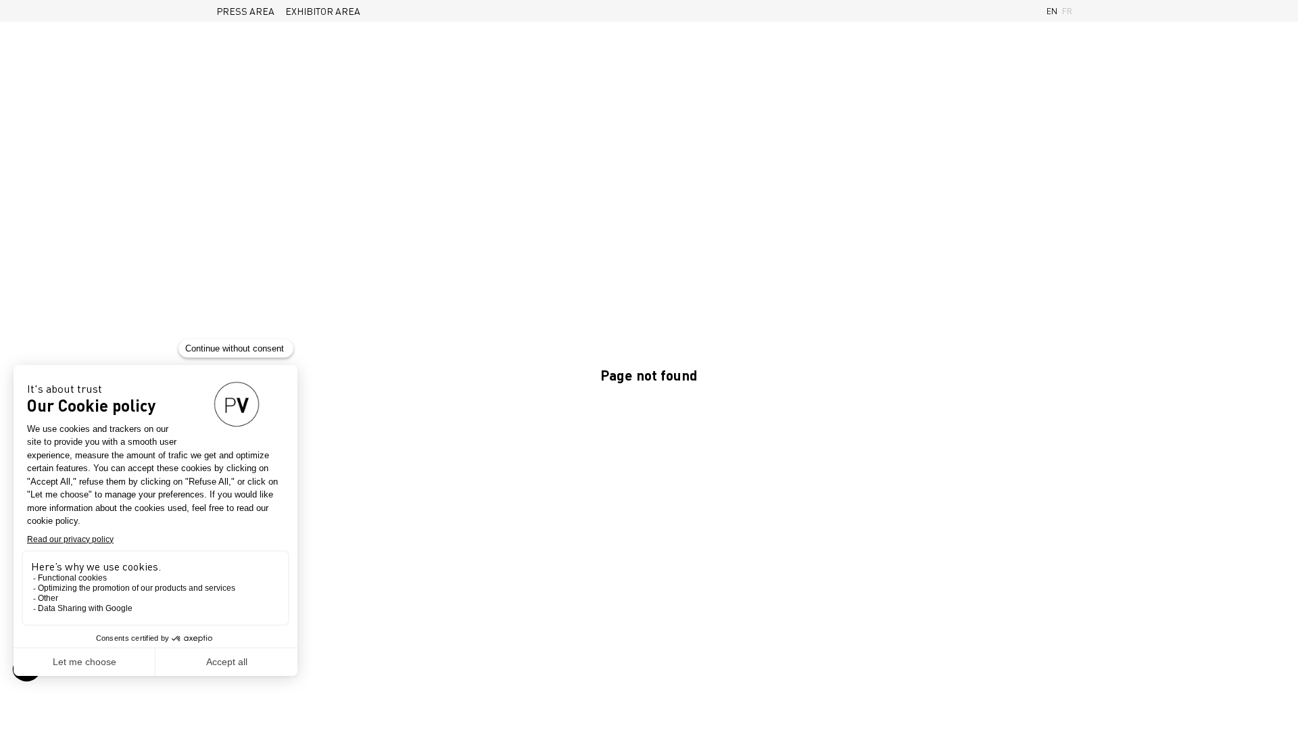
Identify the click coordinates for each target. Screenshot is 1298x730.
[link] (245, 11)
